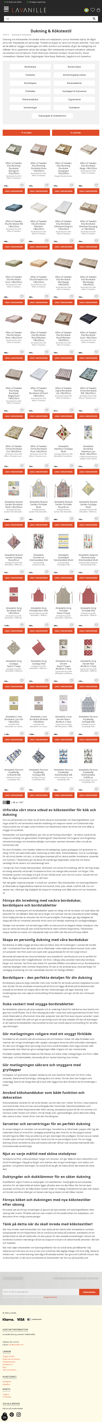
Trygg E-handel (8, 1356)
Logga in (6, 1394)
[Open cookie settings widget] (4, 1417)
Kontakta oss (8, 1364)
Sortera (77, 133)
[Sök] (94, 18)
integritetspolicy (50, 1297)
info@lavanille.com (15, 1344)
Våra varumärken (9, 1370)
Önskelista (7, 1397)
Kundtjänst (7, 1381)
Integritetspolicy (9, 1362)
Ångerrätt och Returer (11, 1359)
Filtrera (27, 133)
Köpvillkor (6, 1384)
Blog (4, 1367)
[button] (6, 8)
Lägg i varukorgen (14, 191)
